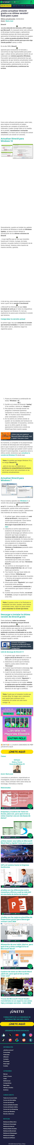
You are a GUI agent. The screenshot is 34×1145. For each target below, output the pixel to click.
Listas (5, 1078)
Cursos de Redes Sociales (10, 1104)
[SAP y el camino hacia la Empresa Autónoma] (17, 854)
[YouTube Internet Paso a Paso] (17, 1035)
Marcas (5, 1074)
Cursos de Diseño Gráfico (10, 1107)
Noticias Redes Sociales (10, 1128)
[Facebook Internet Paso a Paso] (3, 1035)
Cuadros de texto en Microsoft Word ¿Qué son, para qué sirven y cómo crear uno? (16, 973)
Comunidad (6, 1052)
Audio (14, 5)
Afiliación (6, 1057)
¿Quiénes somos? (8, 1050)
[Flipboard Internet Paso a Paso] (10, 1040)
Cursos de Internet (8, 1102)
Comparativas (7, 1083)
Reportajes (6, 1085)
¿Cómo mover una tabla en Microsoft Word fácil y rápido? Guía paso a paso (17, 842)
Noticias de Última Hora (9, 1122)
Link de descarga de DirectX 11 (12, 652)
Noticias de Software (9, 1137)
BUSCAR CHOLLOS (6, 5)
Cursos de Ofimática (9, 1111)
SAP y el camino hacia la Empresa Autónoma (15, 866)
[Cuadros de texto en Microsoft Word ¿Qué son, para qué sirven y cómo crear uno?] (17, 959)
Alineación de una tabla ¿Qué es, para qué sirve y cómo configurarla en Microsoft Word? (17, 946)
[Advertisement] (17, 88)
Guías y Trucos (17, 762)
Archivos (5, 1090)
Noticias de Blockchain (9, 1131)
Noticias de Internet (8, 1126)
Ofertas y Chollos (8, 1087)
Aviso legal (6, 1063)
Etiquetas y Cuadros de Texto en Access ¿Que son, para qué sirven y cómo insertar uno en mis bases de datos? (15, 815)
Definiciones (6, 1080)
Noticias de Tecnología (9, 1124)
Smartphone (29, 5)
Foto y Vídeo (20, 5)
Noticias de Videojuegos (10, 1133)
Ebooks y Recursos (8, 1113)
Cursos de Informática (9, 1100)
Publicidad (6, 1054)
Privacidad (6, 1061)
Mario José (9, 21)
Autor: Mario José (7, 774)
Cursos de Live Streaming (10, 1109)
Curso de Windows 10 (17, 764)
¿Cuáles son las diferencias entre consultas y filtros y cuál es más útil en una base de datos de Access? (16, 892)
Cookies (5, 1066)
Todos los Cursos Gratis (10, 1098)
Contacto (6, 1059)
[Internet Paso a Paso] (10, 2)
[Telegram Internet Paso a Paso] (24, 1035)
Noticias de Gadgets (9, 1135)
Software (17, 760)
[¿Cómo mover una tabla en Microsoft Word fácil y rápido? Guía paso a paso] (17, 829)
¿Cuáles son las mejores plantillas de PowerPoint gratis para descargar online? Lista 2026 (16, 919)
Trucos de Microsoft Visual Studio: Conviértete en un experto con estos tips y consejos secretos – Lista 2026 (16, 1001)
